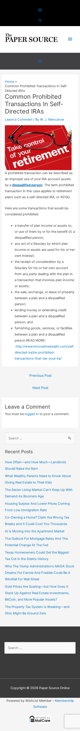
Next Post (40, 388)
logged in (32, 414)
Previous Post (40, 375)
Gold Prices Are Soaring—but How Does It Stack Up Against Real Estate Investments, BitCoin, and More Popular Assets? (37, 593)
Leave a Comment (18, 119)
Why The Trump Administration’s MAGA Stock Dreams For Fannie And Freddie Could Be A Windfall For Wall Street (39, 572)
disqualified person (27, 185)
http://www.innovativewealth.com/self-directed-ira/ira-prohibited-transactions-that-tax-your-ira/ (45, 352)
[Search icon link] (40, 20)
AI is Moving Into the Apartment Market (34, 531)
